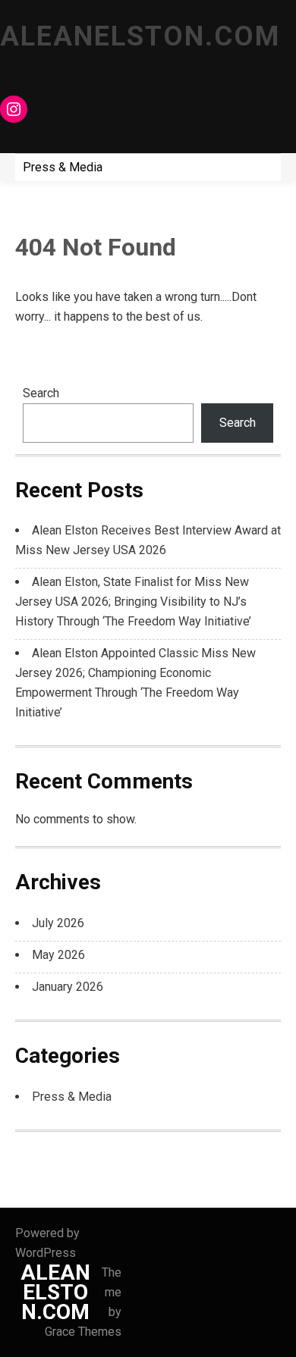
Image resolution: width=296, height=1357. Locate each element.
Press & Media (62, 167)
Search (41, 393)
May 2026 (58, 955)
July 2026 (58, 923)
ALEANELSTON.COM (140, 36)
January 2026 (67, 986)
